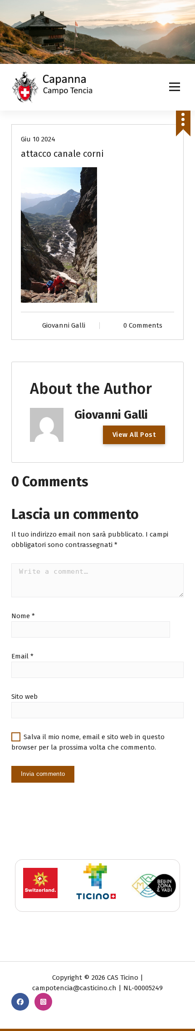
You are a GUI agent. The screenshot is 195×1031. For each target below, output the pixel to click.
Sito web (24, 696)
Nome (23, 616)
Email (22, 656)
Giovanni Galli (63, 325)
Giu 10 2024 (38, 139)
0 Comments (142, 325)
